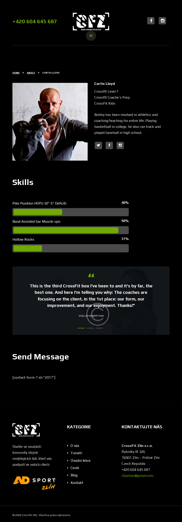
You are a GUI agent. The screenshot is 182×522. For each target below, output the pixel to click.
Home (16, 72)
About (31, 72)
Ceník (75, 468)
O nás (75, 446)
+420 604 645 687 (34, 21)
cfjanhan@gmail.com (137, 475)
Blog (74, 475)
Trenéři (76, 453)
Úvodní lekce (81, 460)
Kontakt (77, 483)
